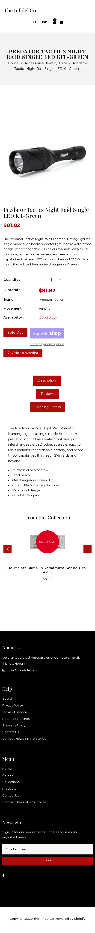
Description (47, 380)
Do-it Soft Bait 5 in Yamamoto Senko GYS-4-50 (47, 570)
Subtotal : (11, 290)
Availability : (13, 317)
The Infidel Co (20, 10)
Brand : (9, 299)
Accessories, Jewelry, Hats (46, 63)
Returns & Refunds (16, 718)
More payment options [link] (47, 344)
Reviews (47, 394)
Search (7, 698)
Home (13, 63)
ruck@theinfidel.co (20, 670)
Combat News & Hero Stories (24, 738)
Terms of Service (14, 712)
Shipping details (48, 407)
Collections (10, 782)
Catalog (8, 775)
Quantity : (11, 280)
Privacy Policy (12, 705)
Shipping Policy (13, 725)
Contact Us (10, 732)
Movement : (13, 308)
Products (9, 788)
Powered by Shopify (70, 918)
